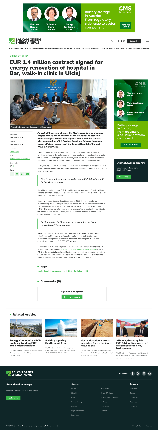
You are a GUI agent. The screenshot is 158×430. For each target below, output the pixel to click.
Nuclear (100, 48)
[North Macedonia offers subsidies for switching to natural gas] (97, 328)
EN (119, 41)
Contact (132, 393)
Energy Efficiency (41, 48)
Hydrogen (92, 48)
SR (124, 41)
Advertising (134, 397)
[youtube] (149, 373)
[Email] (27, 174)
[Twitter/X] (17, 174)
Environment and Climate (63, 48)
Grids (50, 48)
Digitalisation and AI (124, 48)
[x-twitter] (138, 373)
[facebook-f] (132, 373)
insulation (78, 271)
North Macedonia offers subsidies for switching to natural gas (96, 343)
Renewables (18, 48)
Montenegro (14, 152)
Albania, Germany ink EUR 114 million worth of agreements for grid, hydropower (131, 344)
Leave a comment (72, 297)
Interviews (144, 48)
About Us (133, 402)
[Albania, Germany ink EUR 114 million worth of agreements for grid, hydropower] (132, 328)
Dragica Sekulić (43, 271)
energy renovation (58, 271)
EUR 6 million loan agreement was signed (78, 249)
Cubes (59, 426)
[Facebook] (12, 174)
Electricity (29, 48)
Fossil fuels (108, 48)
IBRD (70, 271)
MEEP (86, 271)
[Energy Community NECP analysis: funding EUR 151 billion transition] (26, 328)
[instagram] (144, 373)
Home (11, 48)
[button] (112, 41)
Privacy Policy (137, 426)
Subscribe (134, 41)
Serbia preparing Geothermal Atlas (56, 341)
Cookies (149, 426)
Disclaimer (133, 406)
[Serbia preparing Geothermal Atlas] (61, 328)
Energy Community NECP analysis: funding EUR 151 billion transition (25, 343)
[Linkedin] (22, 174)
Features (136, 48)
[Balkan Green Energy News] (25, 41)
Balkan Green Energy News (20, 159)
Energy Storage (82, 48)
